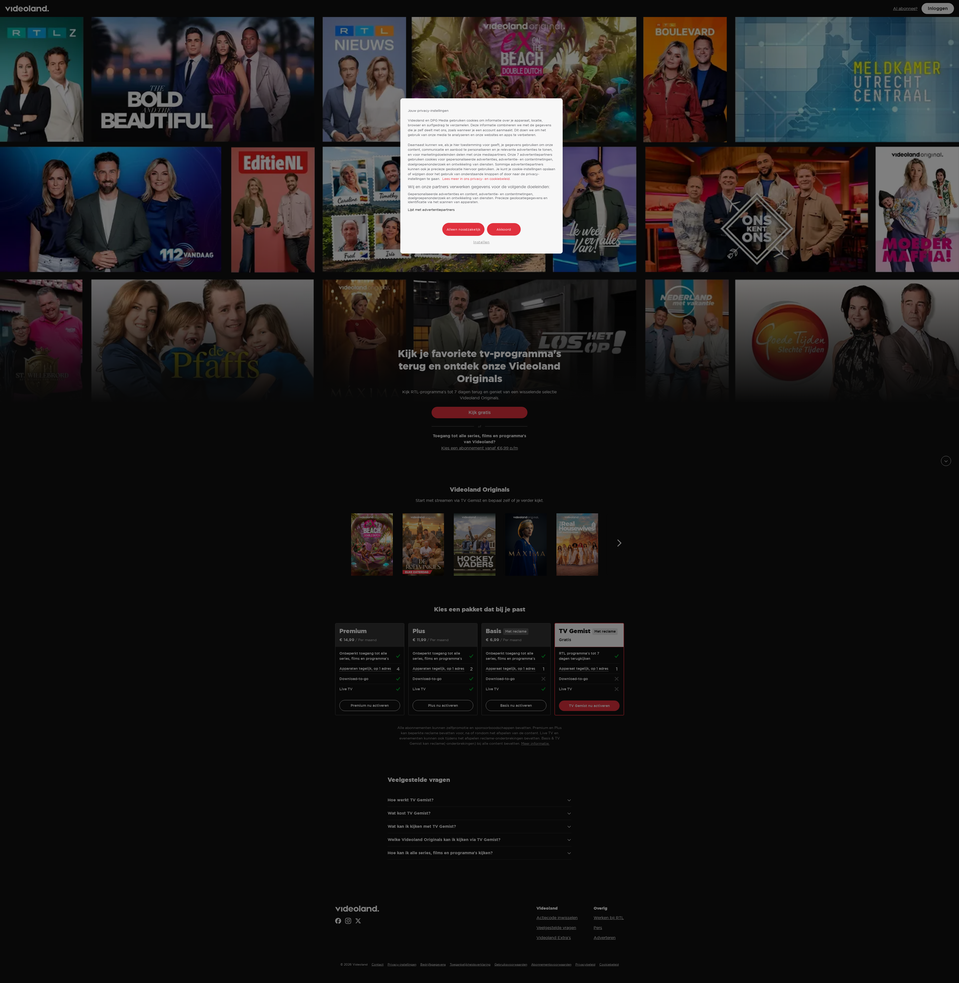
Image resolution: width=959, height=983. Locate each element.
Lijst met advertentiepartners (431, 210)
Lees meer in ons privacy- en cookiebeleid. (476, 179)
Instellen (481, 242)
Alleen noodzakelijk (463, 229)
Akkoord (503, 229)
